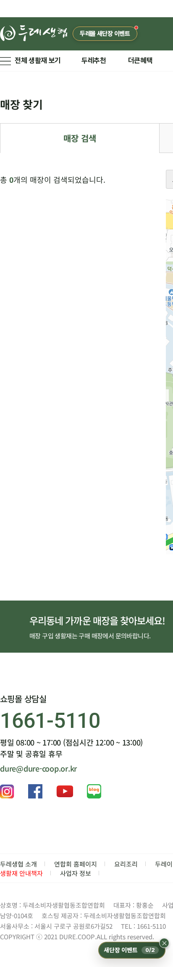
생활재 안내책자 (21, 873)
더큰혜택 (140, 60)
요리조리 (126, 863)
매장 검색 (79, 138)
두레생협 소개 (18, 863)
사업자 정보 (75, 873)
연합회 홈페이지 (75, 863)
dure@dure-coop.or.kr (38, 768)
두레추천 (93, 60)
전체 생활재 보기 (38, 60)
